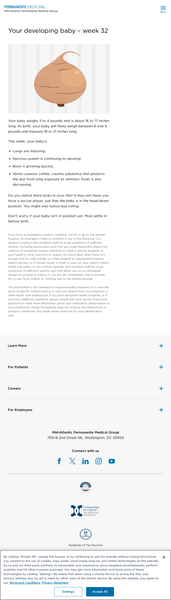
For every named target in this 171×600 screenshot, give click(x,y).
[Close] (164, 557)
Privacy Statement (55, 582)
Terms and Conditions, (25, 582)
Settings (68, 591)
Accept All (99, 591)
